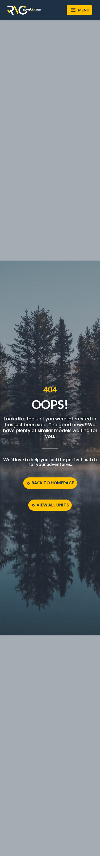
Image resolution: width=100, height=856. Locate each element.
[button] (79, 10)
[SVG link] (24, 10)
